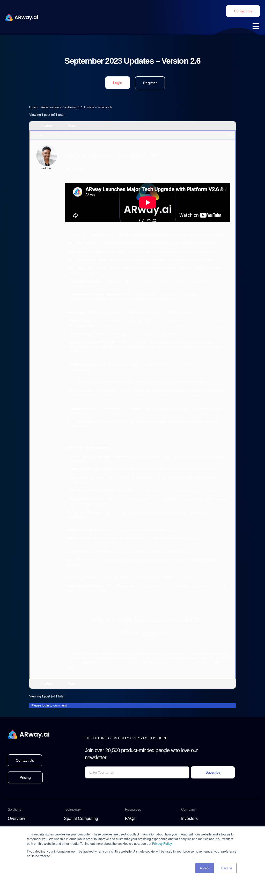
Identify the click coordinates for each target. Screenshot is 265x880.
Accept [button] (204, 868)
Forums (34, 107)
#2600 (229, 135)
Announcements (51, 107)
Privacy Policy (162, 843)
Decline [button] (226, 868)
